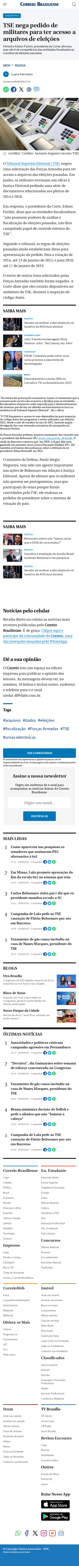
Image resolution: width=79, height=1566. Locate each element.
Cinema (7, 1329)
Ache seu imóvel (50, 1295)
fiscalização (15, 728)
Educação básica (50, 1177)
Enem (44, 1197)
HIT (5, 1344)
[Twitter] (21, 91)
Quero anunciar (49, 1364)
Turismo (7, 1238)
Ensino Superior (49, 1182)
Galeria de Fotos (50, 1335)
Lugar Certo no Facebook (55, 1340)
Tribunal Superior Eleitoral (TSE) (33, 164)
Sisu (43, 1218)
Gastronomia (10, 1305)
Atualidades (47, 1455)
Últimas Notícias (50, 1202)
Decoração (47, 1330)
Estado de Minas (50, 1474)
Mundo (7, 1202)
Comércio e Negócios (52, 1398)
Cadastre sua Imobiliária (54, 1351)
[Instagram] (43, 1533)
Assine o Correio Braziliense (18, 1277)
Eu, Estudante (53, 1170)
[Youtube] (52, 1533)
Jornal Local (47, 1421)
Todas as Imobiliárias (52, 1346)
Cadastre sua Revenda (15, 1461)
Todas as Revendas (13, 1456)
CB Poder (46, 1426)
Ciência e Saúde (11, 1218)
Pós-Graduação (49, 1228)
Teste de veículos (12, 1431)
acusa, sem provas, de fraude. (56, 438)
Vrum (8, 1409)
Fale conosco (48, 1233)
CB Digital (8, 1262)
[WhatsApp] (6, 91)
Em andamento (49, 1257)
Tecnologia (9, 1233)
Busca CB (8, 1267)
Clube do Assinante (13, 1272)
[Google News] (29, 91)
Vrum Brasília (48, 1431)
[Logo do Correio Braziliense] (39, 4)
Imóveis (45, 1369)
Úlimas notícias (49, 1315)
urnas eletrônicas (20, 737)
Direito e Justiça (12, 1257)
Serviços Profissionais (53, 1393)
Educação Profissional (53, 1223)
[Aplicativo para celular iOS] (55, 1505)
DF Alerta (46, 1415)
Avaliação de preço (13, 1436)
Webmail (8, 1315)
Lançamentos (48, 1310)
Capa (6, 1177)
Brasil (6, 1192)
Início (7, 65)
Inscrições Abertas (51, 1262)
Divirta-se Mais (16, 1322)
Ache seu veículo (12, 1415)
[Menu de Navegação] (5, 4)
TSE (66, 728)
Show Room (47, 1325)
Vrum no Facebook (13, 1451)
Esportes (8, 1212)
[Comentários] (37, 91)
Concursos (50, 1240)
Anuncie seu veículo (14, 1421)
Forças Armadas (44, 728)
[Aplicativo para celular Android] (55, 1517)
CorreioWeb (14, 1288)
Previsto (45, 1252)
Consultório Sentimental (16, 1300)
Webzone (8, 1310)
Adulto (44, 1388)
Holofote (8, 1228)
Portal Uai (46, 1479)
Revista (45, 1450)
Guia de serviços (50, 1320)
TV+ (5, 1349)
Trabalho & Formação (52, 1187)
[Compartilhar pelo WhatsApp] (54, 863)
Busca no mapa (49, 1305)
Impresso (11, 1245)
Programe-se (10, 1334)
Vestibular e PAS (50, 1212)
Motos (6, 1446)
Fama (6, 1295)
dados (30, 720)
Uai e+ (44, 1484)
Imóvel (47, 1288)
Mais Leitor (9, 1354)
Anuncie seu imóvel (51, 1300)
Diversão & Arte (12, 1208)
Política (20, 65)
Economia (8, 1197)
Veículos (45, 1375)
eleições (47, 720)
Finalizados (47, 1267)
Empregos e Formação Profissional (53, 1381)
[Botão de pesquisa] (74, 4)
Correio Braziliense (20, 1170)
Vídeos (7, 1441)
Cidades (7, 1182)
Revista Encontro (56, 1438)
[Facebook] (13, 91)
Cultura (45, 1208)
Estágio (45, 1192)
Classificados (52, 1358)
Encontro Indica (49, 1460)
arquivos (13, 720)
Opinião (7, 1223)
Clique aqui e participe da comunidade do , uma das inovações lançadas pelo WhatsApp (37, 636)
